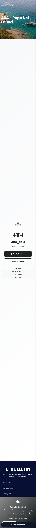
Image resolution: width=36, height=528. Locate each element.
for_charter (18, 274)
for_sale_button (18, 271)
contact (18, 277)
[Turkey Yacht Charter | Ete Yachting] (7, 4)
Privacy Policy (13, 519)
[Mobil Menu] (33, 4)
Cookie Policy (23, 519)
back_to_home (19, 254)
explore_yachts (18, 261)
